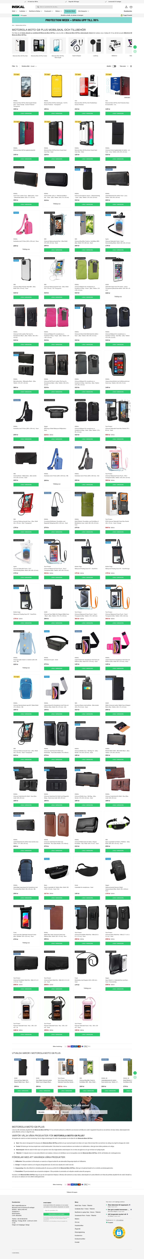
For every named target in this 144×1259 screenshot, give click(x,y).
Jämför (109, 66)
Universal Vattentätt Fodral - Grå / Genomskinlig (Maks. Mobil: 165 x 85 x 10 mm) (25, 569)
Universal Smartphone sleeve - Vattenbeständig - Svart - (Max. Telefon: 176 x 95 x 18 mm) (87, 196)
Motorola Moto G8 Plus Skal (20, 55)
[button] (131, 7)
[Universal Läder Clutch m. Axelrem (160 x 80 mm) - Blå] (26, 642)
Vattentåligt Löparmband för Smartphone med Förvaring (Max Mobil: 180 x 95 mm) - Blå (25, 888)
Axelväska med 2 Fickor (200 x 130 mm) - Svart (26, 428)
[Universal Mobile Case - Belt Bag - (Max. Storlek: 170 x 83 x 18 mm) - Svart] (87, 779)
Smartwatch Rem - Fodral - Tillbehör (85, 1215)
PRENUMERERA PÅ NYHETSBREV (56, 1214)
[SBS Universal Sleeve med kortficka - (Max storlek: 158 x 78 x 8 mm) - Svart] (87, 688)
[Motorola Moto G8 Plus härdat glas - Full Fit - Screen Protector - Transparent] (56, 86)
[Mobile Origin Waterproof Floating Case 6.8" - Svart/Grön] (26, 597)
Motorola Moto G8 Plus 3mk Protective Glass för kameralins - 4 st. (117, 103)
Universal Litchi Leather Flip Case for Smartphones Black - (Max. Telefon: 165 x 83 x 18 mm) (25, 335)
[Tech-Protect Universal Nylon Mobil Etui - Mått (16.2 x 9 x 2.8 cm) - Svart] (56, 963)
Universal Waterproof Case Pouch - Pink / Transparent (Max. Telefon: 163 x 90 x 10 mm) (117, 476)
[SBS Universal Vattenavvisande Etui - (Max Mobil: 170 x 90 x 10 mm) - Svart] (56, 224)
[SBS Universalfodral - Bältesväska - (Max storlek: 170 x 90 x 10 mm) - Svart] (26, 459)
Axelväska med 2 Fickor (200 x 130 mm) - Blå (56, 475)
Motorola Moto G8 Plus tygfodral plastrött (24, 150)
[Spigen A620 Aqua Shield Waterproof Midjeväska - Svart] (56, 411)
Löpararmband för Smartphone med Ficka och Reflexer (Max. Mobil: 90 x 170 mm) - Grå (56, 706)
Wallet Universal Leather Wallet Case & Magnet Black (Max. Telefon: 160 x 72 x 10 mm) (117, 706)
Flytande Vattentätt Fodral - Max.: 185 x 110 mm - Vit (25, 1026)
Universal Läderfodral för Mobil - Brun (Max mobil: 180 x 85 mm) (116, 797)
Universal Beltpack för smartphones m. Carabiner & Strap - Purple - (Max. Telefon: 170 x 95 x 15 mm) (56, 335)
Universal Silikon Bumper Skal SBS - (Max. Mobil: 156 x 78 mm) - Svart (24, 287)
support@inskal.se (20, 1205)
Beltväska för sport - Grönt (51, 659)
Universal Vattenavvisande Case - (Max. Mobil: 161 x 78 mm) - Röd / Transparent (25, 522)
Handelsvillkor (79, 1225)
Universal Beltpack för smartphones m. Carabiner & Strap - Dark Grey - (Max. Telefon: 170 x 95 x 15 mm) (87, 383)
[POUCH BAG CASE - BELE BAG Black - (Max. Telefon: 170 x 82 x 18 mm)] (118, 733)
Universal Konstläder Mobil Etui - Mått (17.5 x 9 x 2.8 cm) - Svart (25, 981)
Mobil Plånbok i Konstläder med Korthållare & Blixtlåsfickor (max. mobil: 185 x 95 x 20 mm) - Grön (87, 523)
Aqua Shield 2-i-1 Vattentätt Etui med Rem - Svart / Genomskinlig (116, 981)
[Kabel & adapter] (77, 45)
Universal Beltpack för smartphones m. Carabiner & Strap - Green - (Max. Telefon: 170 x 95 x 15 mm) (87, 288)
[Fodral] (39, 45)
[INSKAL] (18, 7)
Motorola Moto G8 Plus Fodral (39, 55)
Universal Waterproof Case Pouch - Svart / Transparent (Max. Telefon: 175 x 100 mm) (86, 615)
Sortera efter (26, 66)
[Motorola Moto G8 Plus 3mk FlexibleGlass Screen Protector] (87, 86)
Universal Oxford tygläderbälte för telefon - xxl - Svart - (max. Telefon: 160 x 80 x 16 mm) (117, 151)
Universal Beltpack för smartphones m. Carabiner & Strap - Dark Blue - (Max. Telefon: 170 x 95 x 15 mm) (117, 335)
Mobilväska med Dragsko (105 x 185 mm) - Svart (86, 981)
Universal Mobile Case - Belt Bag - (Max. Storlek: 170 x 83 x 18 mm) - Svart (85, 797)
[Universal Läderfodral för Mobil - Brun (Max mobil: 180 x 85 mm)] (118, 779)
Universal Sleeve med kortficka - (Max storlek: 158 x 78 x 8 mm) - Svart (87, 706)
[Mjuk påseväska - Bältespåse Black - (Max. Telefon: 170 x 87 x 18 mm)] (26, 364)
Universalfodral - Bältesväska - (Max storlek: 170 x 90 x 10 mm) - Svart (25, 476)
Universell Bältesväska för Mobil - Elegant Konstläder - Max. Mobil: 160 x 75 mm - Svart (87, 842)
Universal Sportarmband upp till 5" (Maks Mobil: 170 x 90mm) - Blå (25, 706)
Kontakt (77, 1242)
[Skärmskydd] (58, 45)
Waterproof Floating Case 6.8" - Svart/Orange (117, 568)
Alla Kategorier (82, 11)
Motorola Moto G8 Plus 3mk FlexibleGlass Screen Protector (86, 103)
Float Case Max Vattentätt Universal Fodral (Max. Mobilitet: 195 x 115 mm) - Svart (24, 935)
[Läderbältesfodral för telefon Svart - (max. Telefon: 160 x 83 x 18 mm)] (118, 178)
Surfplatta (22, 11)
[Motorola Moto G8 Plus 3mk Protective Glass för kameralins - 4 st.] (118, 86)
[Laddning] (96, 45)
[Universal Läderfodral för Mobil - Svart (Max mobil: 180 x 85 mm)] (26, 779)
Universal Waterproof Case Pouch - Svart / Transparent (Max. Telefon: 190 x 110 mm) (116, 615)
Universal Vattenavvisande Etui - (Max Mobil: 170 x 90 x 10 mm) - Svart (56, 242)
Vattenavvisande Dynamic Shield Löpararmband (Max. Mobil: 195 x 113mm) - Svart (117, 889)
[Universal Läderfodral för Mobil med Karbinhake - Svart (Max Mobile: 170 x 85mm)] (56, 733)
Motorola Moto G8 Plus (21, 25)
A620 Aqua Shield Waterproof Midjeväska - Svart (55, 429)
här (66, 1221)
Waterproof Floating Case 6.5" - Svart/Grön (86, 568)
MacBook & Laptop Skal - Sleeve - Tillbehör (88, 1212)
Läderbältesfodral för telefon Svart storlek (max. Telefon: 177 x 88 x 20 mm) (26, 842)
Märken (57, 11)
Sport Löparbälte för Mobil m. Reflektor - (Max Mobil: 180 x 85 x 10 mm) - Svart (117, 842)
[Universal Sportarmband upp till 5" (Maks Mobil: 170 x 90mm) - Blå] (26, 688)
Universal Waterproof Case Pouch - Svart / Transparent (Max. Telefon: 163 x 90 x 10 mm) (56, 569)
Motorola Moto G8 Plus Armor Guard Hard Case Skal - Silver (86, 151)
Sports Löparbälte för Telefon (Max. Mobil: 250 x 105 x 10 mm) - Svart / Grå (56, 888)
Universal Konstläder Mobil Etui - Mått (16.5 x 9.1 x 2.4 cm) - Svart (87, 935)
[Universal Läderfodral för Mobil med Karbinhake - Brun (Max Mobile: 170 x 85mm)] (56, 824)
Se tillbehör (96, 1112)
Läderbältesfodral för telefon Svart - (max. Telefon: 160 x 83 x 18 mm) (116, 196)
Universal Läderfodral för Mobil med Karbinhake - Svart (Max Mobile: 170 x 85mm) (56, 751)
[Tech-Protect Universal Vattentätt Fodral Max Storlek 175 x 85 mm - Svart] (118, 411)
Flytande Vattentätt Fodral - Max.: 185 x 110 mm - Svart (55, 1026)
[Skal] (20, 45)
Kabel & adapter (76, 55)
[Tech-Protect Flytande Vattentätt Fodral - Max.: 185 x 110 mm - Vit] (26, 1008)
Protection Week (70, 11)
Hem (13, 25)
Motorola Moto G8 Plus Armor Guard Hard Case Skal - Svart (55, 151)
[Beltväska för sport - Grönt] (56, 642)
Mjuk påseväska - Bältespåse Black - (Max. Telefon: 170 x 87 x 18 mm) (24, 382)
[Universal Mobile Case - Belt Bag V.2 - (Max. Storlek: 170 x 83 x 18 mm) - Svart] (87, 733)
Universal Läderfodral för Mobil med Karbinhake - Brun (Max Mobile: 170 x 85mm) (56, 842)
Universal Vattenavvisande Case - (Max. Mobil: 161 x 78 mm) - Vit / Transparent (56, 287)
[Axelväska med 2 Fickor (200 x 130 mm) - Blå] (56, 459)
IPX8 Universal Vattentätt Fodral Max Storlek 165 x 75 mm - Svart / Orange (117, 522)
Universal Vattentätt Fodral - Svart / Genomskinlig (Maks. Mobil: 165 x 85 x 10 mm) (117, 242)
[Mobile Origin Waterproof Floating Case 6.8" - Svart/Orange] (118, 551)
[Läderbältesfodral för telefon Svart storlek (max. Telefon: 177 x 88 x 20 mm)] (26, 824)
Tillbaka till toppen (72, 1192)
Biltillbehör (114, 55)
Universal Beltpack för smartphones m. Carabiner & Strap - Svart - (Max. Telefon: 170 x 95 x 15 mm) (87, 430)
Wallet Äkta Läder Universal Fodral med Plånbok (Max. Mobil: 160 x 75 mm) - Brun (55, 935)
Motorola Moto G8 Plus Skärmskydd (58, 56)
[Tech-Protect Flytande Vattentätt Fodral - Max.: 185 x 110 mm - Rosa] (87, 1008)
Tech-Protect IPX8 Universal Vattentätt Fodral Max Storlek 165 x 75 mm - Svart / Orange (66, 1082)
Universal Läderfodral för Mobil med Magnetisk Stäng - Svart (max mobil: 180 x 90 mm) (56, 797)
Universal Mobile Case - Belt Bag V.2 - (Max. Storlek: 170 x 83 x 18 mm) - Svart (86, 751)
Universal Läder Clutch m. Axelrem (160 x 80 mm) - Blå (25, 660)
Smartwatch (47, 11)
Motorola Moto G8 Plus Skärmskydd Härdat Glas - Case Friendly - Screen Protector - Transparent (24, 104)
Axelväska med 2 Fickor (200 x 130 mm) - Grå (87, 475)
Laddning (95, 55)
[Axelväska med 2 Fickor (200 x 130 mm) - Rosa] (26, 224)
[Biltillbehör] (114, 45)
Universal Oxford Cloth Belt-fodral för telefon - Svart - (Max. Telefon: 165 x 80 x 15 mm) (87, 334)
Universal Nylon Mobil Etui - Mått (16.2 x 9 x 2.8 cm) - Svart (56, 981)
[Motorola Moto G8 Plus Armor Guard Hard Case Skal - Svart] (56, 133)
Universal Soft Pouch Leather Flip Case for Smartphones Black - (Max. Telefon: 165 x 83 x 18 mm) (56, 383)
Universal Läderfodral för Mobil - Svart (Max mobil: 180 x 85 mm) (24, 797)
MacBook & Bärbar (34, 11)
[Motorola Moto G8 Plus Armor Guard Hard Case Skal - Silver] (87, 133)
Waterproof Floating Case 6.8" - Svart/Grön (24, 614)
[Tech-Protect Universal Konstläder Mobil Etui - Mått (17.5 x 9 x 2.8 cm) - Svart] (26, 963)
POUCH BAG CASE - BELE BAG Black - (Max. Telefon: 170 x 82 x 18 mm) (117, 751)
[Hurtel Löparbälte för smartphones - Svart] (87, 870)
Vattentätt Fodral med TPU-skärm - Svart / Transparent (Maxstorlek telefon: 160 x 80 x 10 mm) (117, 288)
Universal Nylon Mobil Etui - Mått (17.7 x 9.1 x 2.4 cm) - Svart (117, 935)
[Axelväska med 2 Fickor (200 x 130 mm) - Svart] (26, 411)
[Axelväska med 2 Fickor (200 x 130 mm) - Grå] (87, 459)
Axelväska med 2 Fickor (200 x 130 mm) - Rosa (26, 241)
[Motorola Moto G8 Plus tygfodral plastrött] (26, 133)
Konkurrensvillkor (80, 1239)
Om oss (77, 1222)
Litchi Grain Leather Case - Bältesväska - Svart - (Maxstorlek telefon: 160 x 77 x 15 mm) (25, 196)
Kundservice (128, 11)
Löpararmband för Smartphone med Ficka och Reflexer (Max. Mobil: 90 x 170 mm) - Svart (87, 660)
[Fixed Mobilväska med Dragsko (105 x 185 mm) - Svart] (87, 963)
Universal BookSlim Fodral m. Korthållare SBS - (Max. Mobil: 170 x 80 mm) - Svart (87, 242)
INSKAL (17, 1252)
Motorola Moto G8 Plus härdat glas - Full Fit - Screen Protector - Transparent (56, 103)
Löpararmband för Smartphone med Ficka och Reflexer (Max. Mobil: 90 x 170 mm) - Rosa (117, 660)
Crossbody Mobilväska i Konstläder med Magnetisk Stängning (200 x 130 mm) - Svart (56, 522)
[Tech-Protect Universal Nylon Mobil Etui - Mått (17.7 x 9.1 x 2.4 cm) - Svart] (118, 917)
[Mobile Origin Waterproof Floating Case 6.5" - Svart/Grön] (87, 551)
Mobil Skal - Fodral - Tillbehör (83, 1205)
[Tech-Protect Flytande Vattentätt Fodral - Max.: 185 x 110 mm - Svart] (56, 1008)
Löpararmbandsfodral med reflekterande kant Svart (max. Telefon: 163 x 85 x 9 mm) (117, 382)
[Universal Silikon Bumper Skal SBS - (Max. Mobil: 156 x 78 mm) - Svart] (26, 269)
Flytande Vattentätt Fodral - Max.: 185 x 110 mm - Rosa (86, 1026)
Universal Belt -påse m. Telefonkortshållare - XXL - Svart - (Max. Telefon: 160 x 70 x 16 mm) (56, 196)
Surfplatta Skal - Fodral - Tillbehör (85, 1209)
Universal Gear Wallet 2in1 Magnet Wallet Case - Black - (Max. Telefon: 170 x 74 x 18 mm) (56, 615)
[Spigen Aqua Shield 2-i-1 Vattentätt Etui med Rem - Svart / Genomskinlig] (118, 963)
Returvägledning (80, 1232)
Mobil (13, 11)
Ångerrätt (77, 1229)
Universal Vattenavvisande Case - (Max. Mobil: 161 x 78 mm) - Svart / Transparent (25, 751)
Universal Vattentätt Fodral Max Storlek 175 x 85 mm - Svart (117, 429)
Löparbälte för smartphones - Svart (84, 887)
